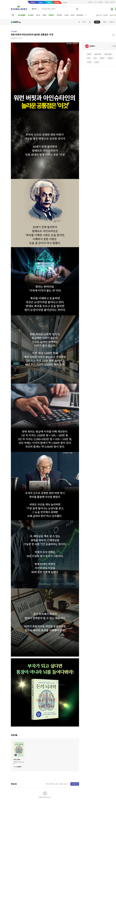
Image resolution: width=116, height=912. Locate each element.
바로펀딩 (59, 15)
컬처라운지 (80, 15)
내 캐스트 (111, 22)
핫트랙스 (57, 2)
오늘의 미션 (99, 15)
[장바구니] (111, 8)
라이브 (84, 22)
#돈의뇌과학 (98, 54)
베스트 (38, 15)
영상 (90, 22)
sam (49, 2)
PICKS (72, 15)
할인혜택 (105, 15)
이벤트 (44, 15)
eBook (41, 2)
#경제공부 (110, 58)
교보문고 (33, 2)
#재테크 (102, 58)
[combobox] (35, 9)
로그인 (95, 2)
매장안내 (112, 2)
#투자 (88, 58)
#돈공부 (89, 54)
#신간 (95, 58)
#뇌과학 (97, 62)
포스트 (97, 22)
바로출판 (65, 2)
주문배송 (107, 2)
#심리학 (89, 62)
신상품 (66, 15)
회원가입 (90, 2)
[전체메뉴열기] (13, 15)
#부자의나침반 (108, 54)
